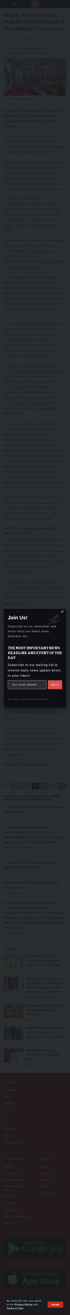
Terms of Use (15, 1308)
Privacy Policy (24, 1304)
